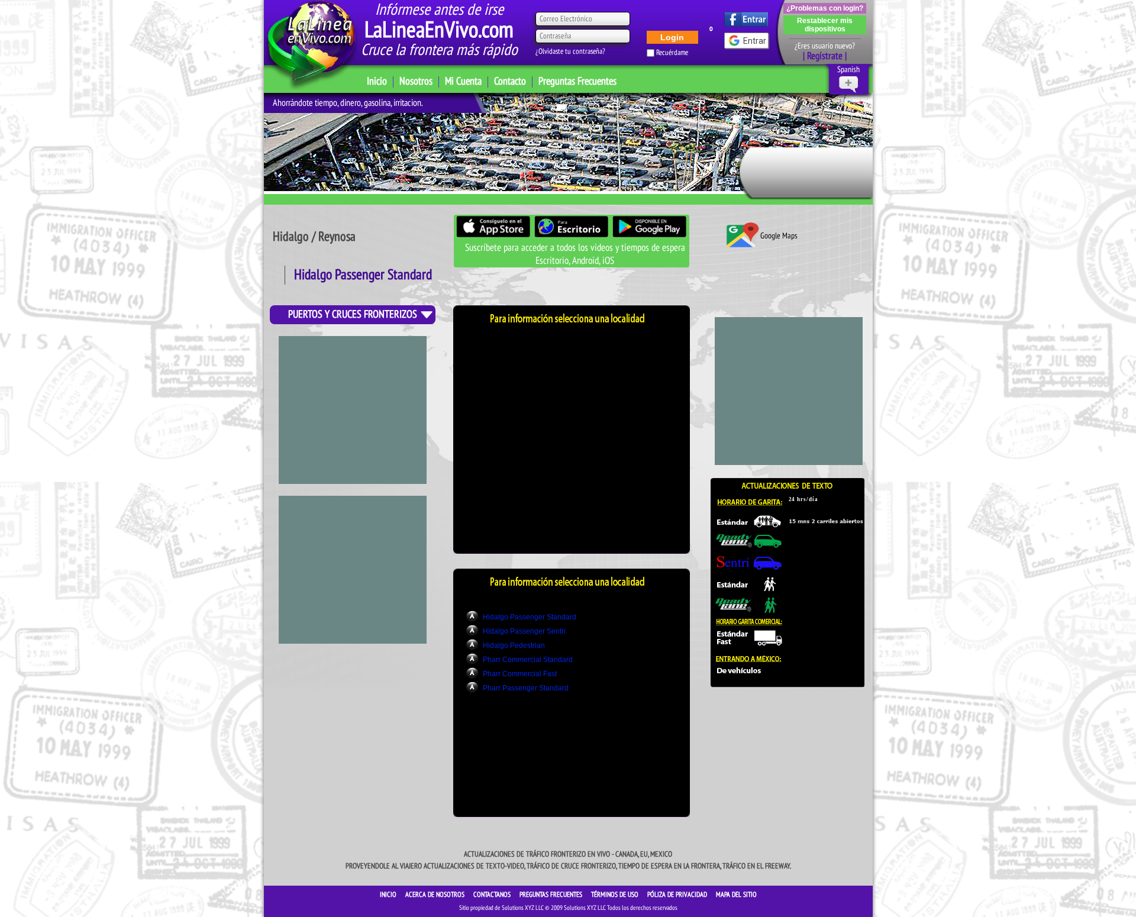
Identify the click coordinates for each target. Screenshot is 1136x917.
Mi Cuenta (463, 81)
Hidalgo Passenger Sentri (524, 631)
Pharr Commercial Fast (520, 674)
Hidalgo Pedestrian (514, 645)
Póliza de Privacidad (678, 894)
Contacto (510, 81)
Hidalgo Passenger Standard (529, 617)
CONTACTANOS (492, 894)
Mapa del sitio (736, 894)
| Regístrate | (825, 56)
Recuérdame (672, 52)
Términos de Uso (615, 894)
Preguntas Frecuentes (577, 81)
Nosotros (416, 81)
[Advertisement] (353, 410)
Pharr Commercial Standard (528, 660)
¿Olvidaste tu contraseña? (570, 51)
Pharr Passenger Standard (526, 688)
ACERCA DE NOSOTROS (435, 894)
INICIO (389, 894)
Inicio (377, 81)
